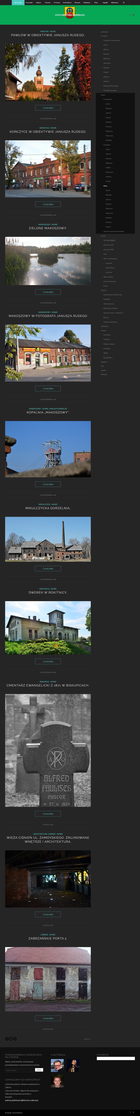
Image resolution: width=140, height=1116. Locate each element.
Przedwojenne (108, 99)
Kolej (105, 254)
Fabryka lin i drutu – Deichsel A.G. (113, 313)
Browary (106, 317)
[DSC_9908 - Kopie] (48, 750)
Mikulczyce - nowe (48, 504)
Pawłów (106, 72)
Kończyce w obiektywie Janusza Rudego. (48, 131)
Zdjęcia (103, 95)
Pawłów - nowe (48, 31)
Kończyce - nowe (48, 128)
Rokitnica (106, 81)
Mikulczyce (107, 58)
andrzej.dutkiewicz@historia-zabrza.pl (21, 1100)
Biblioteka (104, 374)
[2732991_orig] (48, 72)
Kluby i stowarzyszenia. (110, 258)
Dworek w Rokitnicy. (48, 592)
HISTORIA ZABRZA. (109, 240)
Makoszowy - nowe (47, 224)
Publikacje (104, 362)
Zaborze (106, 49)
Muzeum (103, 330)
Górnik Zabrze (110, 268)
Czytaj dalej (48, 108)
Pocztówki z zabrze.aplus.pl (112, 40)
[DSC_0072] (48, 879)
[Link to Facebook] (130, 14)
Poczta (106, 286)
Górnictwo (107, 339)
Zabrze (106, 45)
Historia (103, 236)
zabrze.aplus (104, 32)
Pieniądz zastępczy (109, 344)
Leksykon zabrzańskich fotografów (114, 231)
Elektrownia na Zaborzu (111, 308)
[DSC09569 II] (48, 979)
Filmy (102, 366)
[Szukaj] (123, 2)
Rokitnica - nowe (47, 589)
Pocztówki (104, 36)
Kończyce (106, 77)
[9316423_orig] (48, 628)
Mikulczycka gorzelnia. (48, 508)
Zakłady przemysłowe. (110, 322)
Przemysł (103, 290)
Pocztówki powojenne (110, 90)
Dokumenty (107, 335)
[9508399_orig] (48, 539)
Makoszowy (107, 63)
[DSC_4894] (48, 449)
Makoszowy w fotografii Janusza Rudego (48, 316)
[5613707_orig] (48, 353)
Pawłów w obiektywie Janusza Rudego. (48, 35)
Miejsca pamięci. (108, 277)
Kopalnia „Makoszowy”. (48, 412)
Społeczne (109, 263)
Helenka (108, 167)
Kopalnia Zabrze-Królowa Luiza (113, 294)
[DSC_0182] (48, 261)
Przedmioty (107, 348)
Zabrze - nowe (55, 834)
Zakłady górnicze (58, 409)
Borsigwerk (107, 299)
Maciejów (106, 68)
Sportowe (109, 272)
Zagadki (103, 370)
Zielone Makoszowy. (48, 228)
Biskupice (106, 54)
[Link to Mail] (133, 14)
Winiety (106, 353)
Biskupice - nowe (48, 682)
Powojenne (107, 145)
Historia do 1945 (109, 245)
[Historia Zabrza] (70, 15)
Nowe (105, 186)
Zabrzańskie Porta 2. (47, 938)
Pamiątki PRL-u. (108, 357)
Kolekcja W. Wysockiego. (111, 86)
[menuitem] (18, 2)
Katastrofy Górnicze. (110, 281)
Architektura (40, 834)
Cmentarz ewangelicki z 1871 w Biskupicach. (48, 685)
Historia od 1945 (109, 249)
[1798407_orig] (48, 168)
